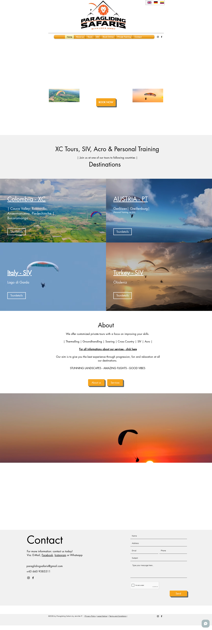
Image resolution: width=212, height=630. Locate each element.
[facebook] (161, 37)
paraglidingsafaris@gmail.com (44, 566)
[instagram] (158, 37)
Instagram (60, 555)
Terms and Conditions (117, 616)
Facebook (47, 555)
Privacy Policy (90, 616)
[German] (155, 2)
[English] (149, 2)
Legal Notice (102, 616)
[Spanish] (161, 2)
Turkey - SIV (128, 273)
